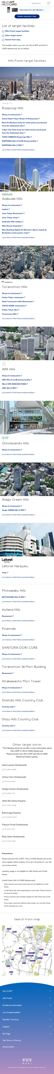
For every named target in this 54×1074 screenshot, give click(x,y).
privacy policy (8, 1047)
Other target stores (13, 35)
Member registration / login (27, 16)
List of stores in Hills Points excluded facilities (18, 150)
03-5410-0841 (9, 781)
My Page (6, 1034)
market (5, 209)
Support (6, 1026)
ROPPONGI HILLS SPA (12, 145)
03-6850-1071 (9, 793)
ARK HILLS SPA (9, 388)
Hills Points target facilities (17, 31)
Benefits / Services (11, 1019)
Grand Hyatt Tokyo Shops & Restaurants (20, 119)
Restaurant (7, 616)
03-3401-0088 (10, 805)
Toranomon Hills (9, 314)
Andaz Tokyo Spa (10, 310)
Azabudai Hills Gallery (12, 222)
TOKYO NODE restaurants (13, 306)
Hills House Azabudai (11, 226)
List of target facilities (11, 1012)
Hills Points (7, 998)
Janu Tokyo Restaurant (12, 213)
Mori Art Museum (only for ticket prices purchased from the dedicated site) (24, 124)
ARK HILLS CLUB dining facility (16, 380)
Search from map (12, 40)
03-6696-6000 (10, 817)
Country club (8, 707)
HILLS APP (7, 991)
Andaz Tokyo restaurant (12, 297)
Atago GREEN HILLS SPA (13, 510)
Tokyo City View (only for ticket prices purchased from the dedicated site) (24, 131)
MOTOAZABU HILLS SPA (13, 597)
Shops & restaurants (11, 115)
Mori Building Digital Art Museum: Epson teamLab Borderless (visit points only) (24, 231)
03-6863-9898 (10, 769)
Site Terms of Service (12, 1040)
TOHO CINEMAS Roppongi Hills (16, 137)
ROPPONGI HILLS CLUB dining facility (19, 141)
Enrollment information (12, 1005)
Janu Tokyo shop (10, 218)
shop (4, 573)
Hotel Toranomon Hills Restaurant (17, 301)
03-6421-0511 (9, 829)
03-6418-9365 (10, 841)
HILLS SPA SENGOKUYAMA (14, 384)
